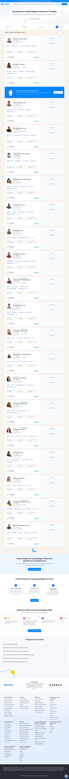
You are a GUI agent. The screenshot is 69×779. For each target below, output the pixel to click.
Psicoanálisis (6, 757)
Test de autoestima (8, 731)
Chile (51, 732)
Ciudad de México (23, 749)
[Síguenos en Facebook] (50, 685)
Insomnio (51, 713)
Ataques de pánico (53, 704)
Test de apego (7, 732)
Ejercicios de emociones (24, 727)
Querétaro (22, 757)
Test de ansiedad (7, 727)
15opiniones (18, 258)
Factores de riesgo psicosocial (40, 704)
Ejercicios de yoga (23, 740)
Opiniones (26, 4)
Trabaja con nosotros (49, 4)
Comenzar (64, 4)
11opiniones (18, 107)
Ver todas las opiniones (34, 630)
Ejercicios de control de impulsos (26, 725)
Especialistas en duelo (39, 736)
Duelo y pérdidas (53, 711)
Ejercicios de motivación (24, 731)
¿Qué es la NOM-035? (39, 699)
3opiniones (18, 506)
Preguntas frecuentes (38, 4)
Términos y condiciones (8, 716)
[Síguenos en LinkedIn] (54, 685)
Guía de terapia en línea (8, 700)
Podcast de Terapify (8, 702)
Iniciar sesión (58, 4)
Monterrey (22, 753)
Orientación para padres (24, 706)
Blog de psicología (7, 699)
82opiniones (18, 382)
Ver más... (16, 73)
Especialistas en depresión (40, 726)
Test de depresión (7, 725)
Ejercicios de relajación (24, 732)
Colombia (51, 726)
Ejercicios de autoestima (24, 723)
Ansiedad (51, 700)
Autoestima (52, 706)
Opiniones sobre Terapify (9, 704)
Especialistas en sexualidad (40, 741)
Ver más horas (52, 43)
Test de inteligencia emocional (10, 740)
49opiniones (18, 309)
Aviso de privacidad (7, 714)
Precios (22, 4)
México (51, 724)
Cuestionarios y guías (39, 706)
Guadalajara (22, 755)
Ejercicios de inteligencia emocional (26, 729)
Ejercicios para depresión (24, 738)
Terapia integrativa (7, 755)
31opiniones (18, 529)
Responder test (58, 92)
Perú (51, 730)
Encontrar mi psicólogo (34, 569)
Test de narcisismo (7, 738)
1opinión (17, 43)
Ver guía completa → (39, 712)
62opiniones (18, 158)
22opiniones (18, 183)
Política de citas (7, 710)
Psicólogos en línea (16, 4)
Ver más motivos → (54, 719)
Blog (44, 4)
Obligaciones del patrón (39, 702)
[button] (66, 776)
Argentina (52, 728)
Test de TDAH (7, 736)
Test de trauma (7, 723)
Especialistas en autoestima (40, 732)
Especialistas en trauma (39, 734)
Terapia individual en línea (24, 700)
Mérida (21, 758)
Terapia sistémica (7, 751)
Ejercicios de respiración (24, 734)
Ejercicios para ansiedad (24, 736)
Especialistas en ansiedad (39, 724)
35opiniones (18, 132)
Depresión (52, 702)
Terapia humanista (7, 753)
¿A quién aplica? (37, 700)
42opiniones (18, 457)
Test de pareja (7, 734)
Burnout (51, 709)
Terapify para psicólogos (24, 708)
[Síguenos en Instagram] (58, 685)
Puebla (21, 751)
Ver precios (34, 600)
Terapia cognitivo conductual (9, 749)
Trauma (51, 715)
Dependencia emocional (54, 717)
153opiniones (18, 209)
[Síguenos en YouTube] (61, 685)
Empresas (31, 4)
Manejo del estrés (53, 708)
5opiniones (18, 68)
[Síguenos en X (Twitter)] (52, 685)
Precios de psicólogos (8, 706)
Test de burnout (7, 729)
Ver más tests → (7, 742)
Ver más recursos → (23, 742)
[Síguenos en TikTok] (56, 685)
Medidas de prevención (39, 708)
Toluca (21, 760)
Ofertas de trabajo (7, 712)
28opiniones (18, 234)
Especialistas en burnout (39, 743)
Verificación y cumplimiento (40, 710)
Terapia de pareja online (24, 702)
